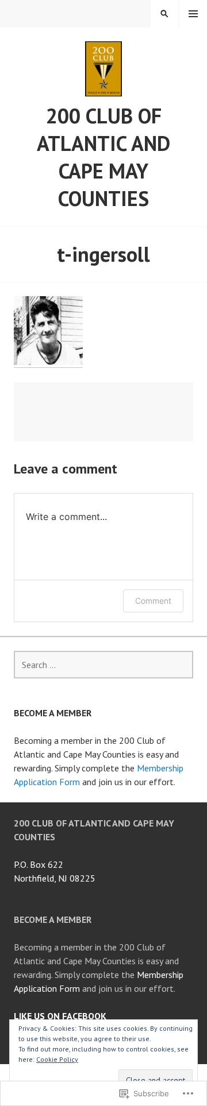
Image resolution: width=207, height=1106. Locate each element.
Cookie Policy (57, 1059)
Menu (193, 14)
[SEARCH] (164, 14)
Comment (153, 601)
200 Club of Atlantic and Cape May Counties (103, 157)
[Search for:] (103, 664)
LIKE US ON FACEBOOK (60, 1016)
